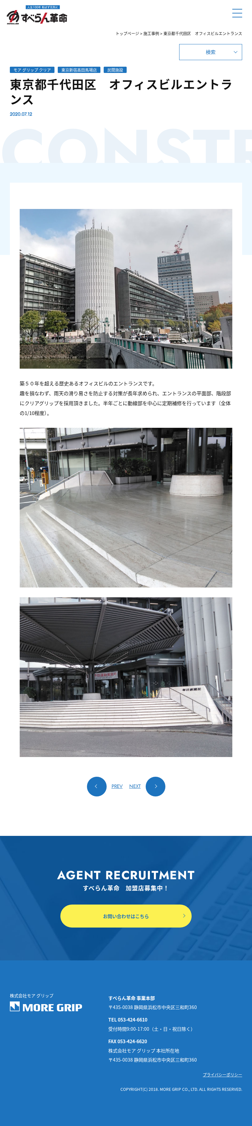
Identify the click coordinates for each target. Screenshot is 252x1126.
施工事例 (151, 33)
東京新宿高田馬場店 (79, 70)
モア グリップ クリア (32, 70)
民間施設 (115, 70)
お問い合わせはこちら (126, 916)
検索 (211, 51)
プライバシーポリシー (222, 1074)
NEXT (135, 786)
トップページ (127, 33)
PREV (117, 786)
